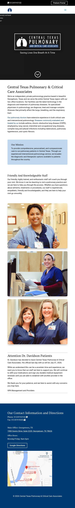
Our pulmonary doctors (17, 117)
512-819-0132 (15, 3)
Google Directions (17, 445)
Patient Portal (59, 3)
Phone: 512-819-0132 (17, 417)
